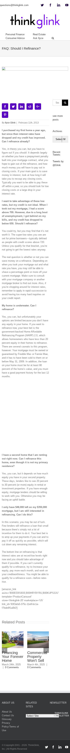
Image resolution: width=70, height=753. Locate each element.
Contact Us (8, 715)
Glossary (7, 719)
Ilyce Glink (10, 122)
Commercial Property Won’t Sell (37, 657)
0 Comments (12, 667)
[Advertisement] (35, 417)
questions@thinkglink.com (14, 5)
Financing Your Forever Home (12, 657)
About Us (7, 711)
